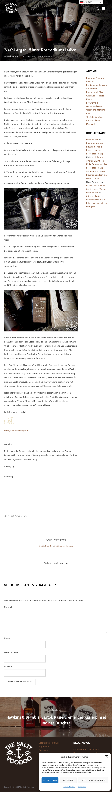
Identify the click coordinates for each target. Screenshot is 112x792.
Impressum (82, 787)
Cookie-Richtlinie (69, 787)
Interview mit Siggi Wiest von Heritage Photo (95, 95)
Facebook (43, 750)
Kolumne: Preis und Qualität (86, 749)
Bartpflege (49, 546)
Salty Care (30, 56)
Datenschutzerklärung (49, 742)
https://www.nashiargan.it (16, 430)
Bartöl (41, 546)
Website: (8, 666)
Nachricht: (9, 607)
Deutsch (87, 2)
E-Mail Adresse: (11, 652)
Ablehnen (68, 780)
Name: (7, 638)
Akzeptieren (50, 780)
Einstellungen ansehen (92, 780)
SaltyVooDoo (14, 56)
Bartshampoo (59, 546)
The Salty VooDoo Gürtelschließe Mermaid (94, 120)
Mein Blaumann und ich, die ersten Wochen (96, 175)
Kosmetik (69, 546)
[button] (106, 757)
